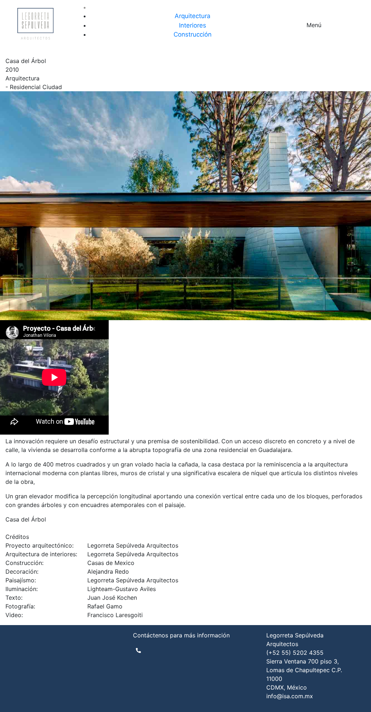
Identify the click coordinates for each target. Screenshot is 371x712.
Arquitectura (192, 16)
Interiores (192, 25)
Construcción (193, 34)
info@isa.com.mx (289, 696)
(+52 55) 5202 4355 (295, 652)
